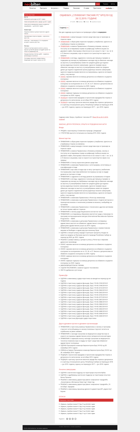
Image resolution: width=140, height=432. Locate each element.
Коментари (27, 30)
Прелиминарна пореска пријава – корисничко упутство (36, 37)
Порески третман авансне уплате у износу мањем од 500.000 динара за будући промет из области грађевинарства (37, 49)
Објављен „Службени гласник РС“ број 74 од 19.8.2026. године (78, 406)
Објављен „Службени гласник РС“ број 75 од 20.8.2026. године (78, 404)
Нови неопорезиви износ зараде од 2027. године (37, 21)
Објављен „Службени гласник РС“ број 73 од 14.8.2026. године (78, 409)
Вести (26, 17)
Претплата (67, 426)
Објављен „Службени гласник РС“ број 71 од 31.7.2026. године (78, 413)
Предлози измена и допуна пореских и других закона (36, 32)
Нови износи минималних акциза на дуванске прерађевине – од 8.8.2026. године (36, 25)
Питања (26, 46)
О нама (61, 426)
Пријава (105, 4)
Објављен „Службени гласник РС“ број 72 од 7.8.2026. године (77, 411)
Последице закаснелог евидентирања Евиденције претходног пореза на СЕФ (35, 59)
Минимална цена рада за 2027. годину (34, 19)
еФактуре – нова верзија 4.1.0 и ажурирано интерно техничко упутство (36, 41)
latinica (113, 4)
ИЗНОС (63, 77)
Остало (87, 21)
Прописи (80, 21)
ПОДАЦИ (64, 98)
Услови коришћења (76, 426)
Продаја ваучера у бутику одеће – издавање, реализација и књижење (36, 54)
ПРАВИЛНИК (65, 37)
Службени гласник (96, 21)
